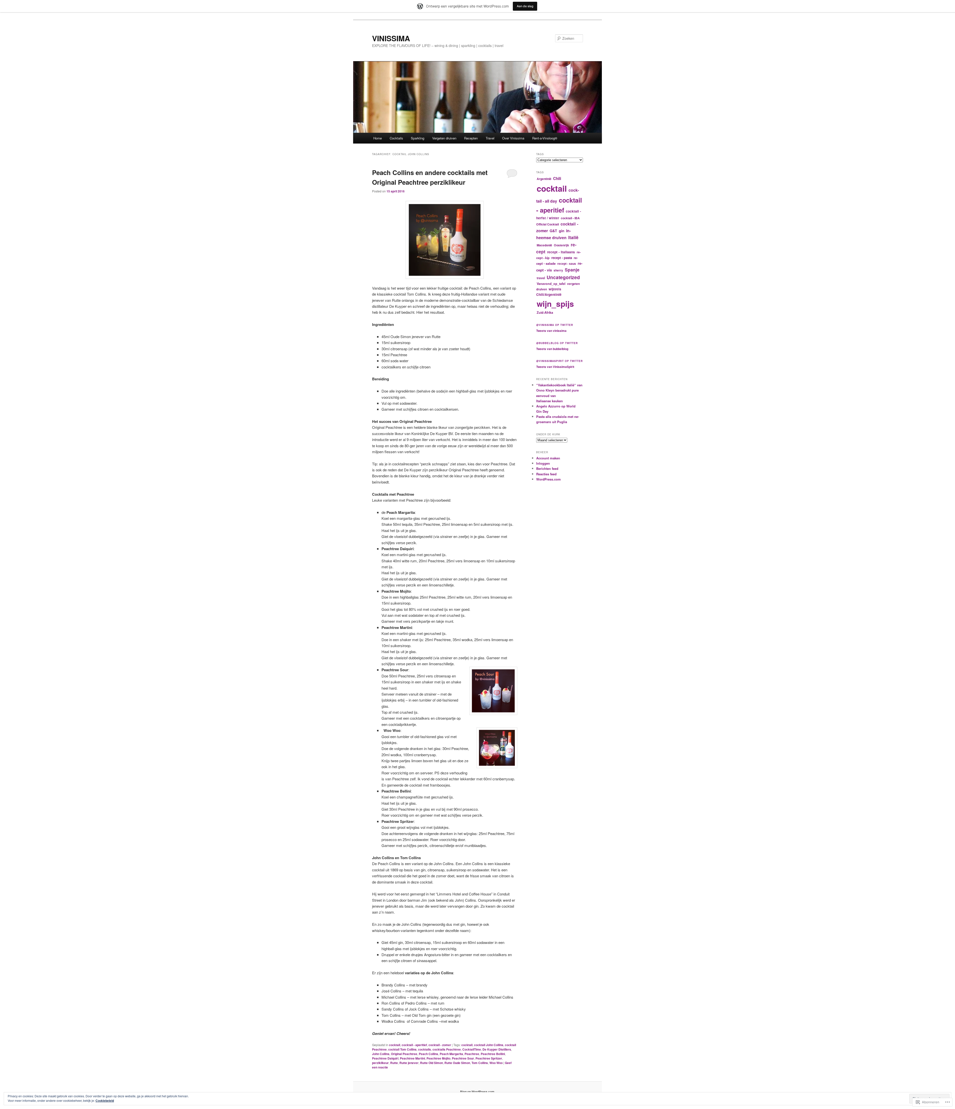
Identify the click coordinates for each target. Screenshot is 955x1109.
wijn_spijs (555, 303)
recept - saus (566, 263)
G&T (553, 230)
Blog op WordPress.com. (477, 1091)
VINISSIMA (391, 38)
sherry (558, 270)
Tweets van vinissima (551, 330)
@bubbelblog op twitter (557, 343)
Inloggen (543, 463)
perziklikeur (380, 1063)
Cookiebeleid (105, 1100)
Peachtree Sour (463, 1058)
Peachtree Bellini (493, 1054)
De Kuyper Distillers (496, 1049)
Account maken (548, 458)
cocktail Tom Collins (402, 1049)
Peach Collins (428, 1054)
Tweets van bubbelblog (552, 349)
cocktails (424, 1049)
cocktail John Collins (488, 1045)
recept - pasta (561, 257)
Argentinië (544, 179)
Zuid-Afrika (545, 312)
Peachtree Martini (412, 1058)
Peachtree (472, 1054)
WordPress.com (548, 479)
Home (377, 138)
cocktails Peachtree (446, 1049)
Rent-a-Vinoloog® (544, 138)
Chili (557, 178)
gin (561, 230)
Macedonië (544, 245)
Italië (573, 237)
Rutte (394, 1063)
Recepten (471, 138)
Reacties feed (546, 474)
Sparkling (417, 138)
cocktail (394, 1045)
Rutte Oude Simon (457, 1063)
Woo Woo (496, 1063)
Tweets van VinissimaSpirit (555, 366)
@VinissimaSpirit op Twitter (559, 361)
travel (541, 278)
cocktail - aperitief (414, 1045)
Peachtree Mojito (438, 1058)
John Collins (380, 1054)
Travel (490, 138)
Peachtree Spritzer (489, 1058)
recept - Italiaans (561, 252)
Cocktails (396, 138)
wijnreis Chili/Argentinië (549, 292)
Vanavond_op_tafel (551, 283)
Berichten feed (547, 468)
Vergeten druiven (444, 138)
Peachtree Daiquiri (385, 1058)
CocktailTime (471, 1049)
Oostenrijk (561, 245)
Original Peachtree (404, 1054)
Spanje (572, 269)
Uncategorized (563, 277)
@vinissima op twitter (554, 325)
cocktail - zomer (440, 1045)
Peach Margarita (451, 1054)
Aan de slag (525, 6)
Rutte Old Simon (431, 1063)
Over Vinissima (513, 138)
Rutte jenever (409, 1063)
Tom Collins (480, 1063)
